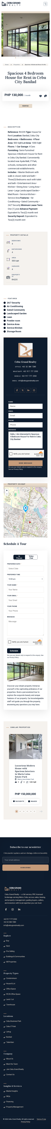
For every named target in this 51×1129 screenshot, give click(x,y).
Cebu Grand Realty (25, 361)
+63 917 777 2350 (30, 371)
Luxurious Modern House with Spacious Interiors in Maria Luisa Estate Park (25, 771)
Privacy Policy (18, 469)
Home (7, 64)
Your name (12, 585)
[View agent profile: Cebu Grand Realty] (25, 350)
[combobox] (25, 579)
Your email (12, 596)
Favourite (19, 801)
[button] (45, 4)
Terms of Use (41, 1119)
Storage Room (14, 331)
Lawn (9, 317)
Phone (11, 420)
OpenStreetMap (39, 536)
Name (10, 402)
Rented (25, 106)
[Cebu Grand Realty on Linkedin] (28, 390)
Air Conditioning (15, 306)
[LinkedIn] (19, 909)
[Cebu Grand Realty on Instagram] (34, 390)
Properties (17, 64)
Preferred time (13, 574)
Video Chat (31, 557)
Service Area (13, 324)
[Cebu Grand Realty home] (13, 889)
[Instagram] (12, 909)
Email (10, 411)
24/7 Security (13, 302)
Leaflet (32, 536)
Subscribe (25, 868)
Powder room (13, 320)
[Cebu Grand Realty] (11, 4)
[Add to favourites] (40, 96)
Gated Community (16, 310)
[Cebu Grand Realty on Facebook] (17, 390)
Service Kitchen (14, 328)
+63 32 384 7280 (29, 367)
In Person (19, 557)
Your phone (12, 606)
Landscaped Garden (17, 313)
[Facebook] (6, 909)
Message (12, 430)
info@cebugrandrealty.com (28, 381)
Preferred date (14, 564)
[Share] (45, 95)
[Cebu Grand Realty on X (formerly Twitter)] (22, 390)
